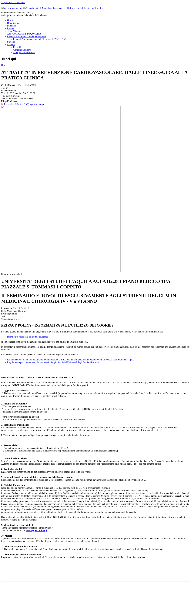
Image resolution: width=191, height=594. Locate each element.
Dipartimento (13, 23)
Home (10, 20)
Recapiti (17, 47)
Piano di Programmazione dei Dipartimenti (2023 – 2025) (40, 39)
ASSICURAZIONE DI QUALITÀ (24, 33)
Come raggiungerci (22, 49)
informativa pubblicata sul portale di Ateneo (27, 336)
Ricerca (10, 28)
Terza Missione (14, 31)
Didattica (11, 25)
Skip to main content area (13, 2)
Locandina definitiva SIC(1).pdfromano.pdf (24, 104)
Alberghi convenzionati (24, 52)
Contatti (11, 44)
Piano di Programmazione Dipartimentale (26, 36)
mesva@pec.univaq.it (36, 530)
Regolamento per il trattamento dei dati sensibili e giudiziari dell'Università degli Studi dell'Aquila (53, 362)
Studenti (11, 41)
